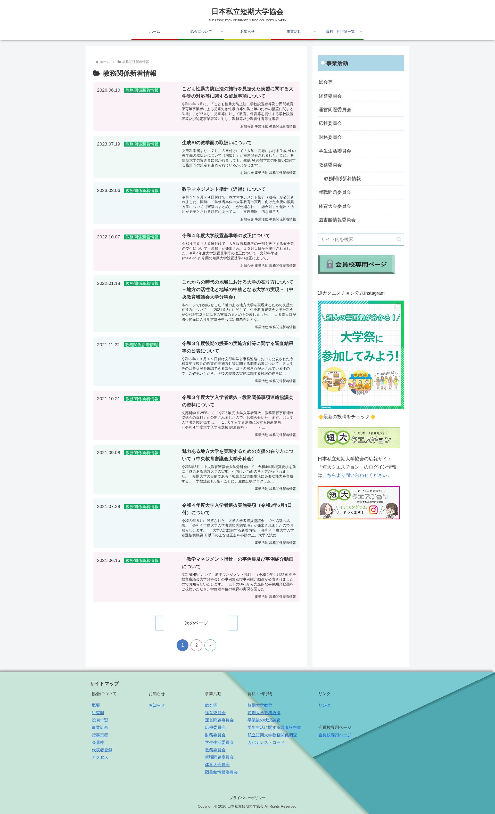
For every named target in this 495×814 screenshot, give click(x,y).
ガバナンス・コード (266, 742)
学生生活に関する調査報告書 (274, 727)
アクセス (100, 757)
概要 (96, 705)
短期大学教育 (260, 705)
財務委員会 (330, 137)
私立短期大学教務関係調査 (272, 735)
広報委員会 (330, 123)
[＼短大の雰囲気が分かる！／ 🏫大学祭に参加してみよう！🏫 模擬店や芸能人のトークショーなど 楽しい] (361, 355)
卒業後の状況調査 (264, 720)
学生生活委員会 (335, 151)
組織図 (98, 713)
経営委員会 (330, 96)
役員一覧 (100, 720)
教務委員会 (330, 164)
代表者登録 (102, 750)
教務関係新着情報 (342, 178)
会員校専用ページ (334, 735)
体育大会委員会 (335, 206)
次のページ (196, 623)
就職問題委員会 (335, 192)
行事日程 (100, 735)
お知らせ (156, 705)
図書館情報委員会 (337, 219)
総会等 (326, 82)
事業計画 (100, 727)
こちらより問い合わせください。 (357, 475)
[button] (398, 239)
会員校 (98, 742)
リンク (324, 705)
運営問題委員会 (335, 109)
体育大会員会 (217, 764)
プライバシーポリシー (247, 798)
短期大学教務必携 (264, 713)
